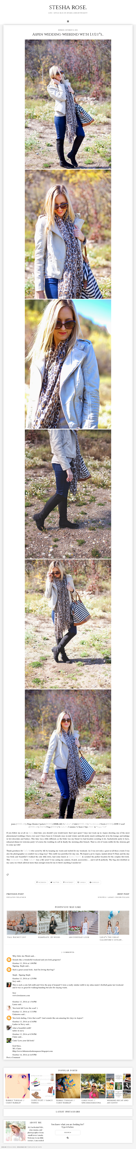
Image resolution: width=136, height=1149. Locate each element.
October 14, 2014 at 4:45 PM (24, 1054)
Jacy (14, 981)
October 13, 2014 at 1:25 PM (24, 978)
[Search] (67, 1138)
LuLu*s (68, 823)
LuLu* (26, 850)
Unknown (16, 1014)
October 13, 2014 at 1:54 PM (24, 1001)
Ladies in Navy (18, 1024)
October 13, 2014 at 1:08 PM (24, 963)
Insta (31, 832)
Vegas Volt (101, 826)
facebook (42, 882)
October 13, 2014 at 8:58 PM (24, 1034)
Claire (14, 1036)
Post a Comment (13, 1057)
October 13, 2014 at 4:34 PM (24, 1021)
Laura (14, 1004)
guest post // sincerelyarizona (91, 1101)
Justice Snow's (75, 856)
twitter (55, 882)
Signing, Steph (18, 965)
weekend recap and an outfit (117, 1101)
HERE (49, 823)
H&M (42, 826)
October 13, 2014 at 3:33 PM (24, 1011)
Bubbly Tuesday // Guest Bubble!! (15, 1101)
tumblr (82, 882)
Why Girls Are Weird (21, 956)
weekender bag (17, 859)
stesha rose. (68, 7)
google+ (95, 882)
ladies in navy (18, 1030)
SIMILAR (21, 823)
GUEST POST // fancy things (42, 1101)
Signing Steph (24, 974)
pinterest (69, 882)
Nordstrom (94, 823)
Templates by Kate (34, 1147)
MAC (91, 826)
